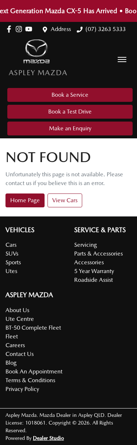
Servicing (85, 244)
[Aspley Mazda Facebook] (10, 29)
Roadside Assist (93, 279)
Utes (11, 271)
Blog (10, 362)
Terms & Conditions (30, 380)
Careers (15, 345)
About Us (17, 310)
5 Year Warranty (94, 271)
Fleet (11, 336)
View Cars (64, 200)
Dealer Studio (48, 438)
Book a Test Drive (70, 111)
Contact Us (19, 353)
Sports (13, 262)
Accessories (89, 262)
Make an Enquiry (70, 128)
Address (61, 29)
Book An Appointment (33, 371)
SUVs (11, 253)
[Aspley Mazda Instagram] (20, 29)
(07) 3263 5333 (105, 29)
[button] (122, 59)
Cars (10, 244)
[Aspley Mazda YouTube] (30, 29)
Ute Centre (19, 318)
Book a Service (70, 94)
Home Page (25, 200)
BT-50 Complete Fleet (33, 327)
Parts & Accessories (98, 253)
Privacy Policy (22, 388)
